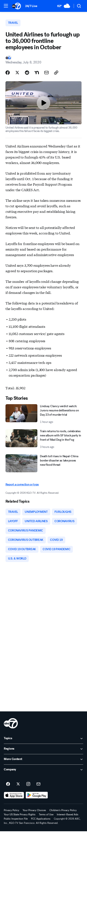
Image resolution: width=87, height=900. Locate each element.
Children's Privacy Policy (63, 810)
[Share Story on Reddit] (27, 72)
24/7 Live (31, 6)
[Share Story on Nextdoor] (36, 72)
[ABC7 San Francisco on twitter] (18, 784)
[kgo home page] (11, 723)
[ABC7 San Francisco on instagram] (28, 784)
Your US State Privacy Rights (19, 814)
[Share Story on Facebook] (7, 72)
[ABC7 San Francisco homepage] (16, 6)
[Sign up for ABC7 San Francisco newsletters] (38, 784)
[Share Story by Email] (46, 72)
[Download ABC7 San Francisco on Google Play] (37, 795)
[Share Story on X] (17, 72)
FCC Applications (40, 818)
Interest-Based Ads (67, 814)
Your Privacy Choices (34, 810)
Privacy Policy (11, 810)
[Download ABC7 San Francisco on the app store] (14, 795)
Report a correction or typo (22, 484)
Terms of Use (46, 814)
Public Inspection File (16, 818)
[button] (5, 5)
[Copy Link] (56, 72)
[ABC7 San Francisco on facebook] (8, 784)
